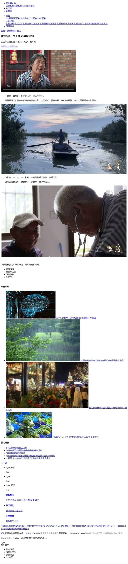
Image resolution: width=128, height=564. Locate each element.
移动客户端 (11, 3)
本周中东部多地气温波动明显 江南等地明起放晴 (102, 360)
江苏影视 (44, 23)
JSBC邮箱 (41, 18)
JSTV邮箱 (32, 18)
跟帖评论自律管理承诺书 (96, 533)
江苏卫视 (10, 21)
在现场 (13, 500)
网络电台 (104, 23)
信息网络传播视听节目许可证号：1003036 (105, 526)
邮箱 (8, 16)
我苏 (16, 521)
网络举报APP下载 (114, 533)
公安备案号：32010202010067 (73, 526)
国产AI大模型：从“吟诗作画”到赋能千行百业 (76, 318)
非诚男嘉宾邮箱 (13, 18)
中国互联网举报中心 (49, 533)
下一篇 (4, 463)
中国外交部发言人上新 (17, 448)
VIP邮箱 (24, 18)
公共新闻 (18, 23)
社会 (24, 500)
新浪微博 (10, 511)
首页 (3, 31)
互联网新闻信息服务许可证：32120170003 (19, 526)
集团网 (9, 8)
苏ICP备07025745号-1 (47, 526)
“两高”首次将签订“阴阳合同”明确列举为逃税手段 (28, 458)
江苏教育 (61, 23)
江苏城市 (27, 23)
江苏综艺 (36, 23)
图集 (28, 500)
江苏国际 (78, 23)
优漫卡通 (52, 23)
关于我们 (10, 505)
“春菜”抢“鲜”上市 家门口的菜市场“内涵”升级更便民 (76, 437)
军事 (32, 500)
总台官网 (18, 511)
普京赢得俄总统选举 (16, 453)
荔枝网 (9, 11)
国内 (19, 500)
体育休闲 (70, 23)
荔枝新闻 (11, 31)
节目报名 (10, 26)
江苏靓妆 (86, 23)
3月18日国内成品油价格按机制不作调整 (24, 450)
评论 (12, 476)
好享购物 (95, 23)
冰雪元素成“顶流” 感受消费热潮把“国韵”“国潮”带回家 (31, 456)
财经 (37, 500)
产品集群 (10, 516)
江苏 (19, 31)
